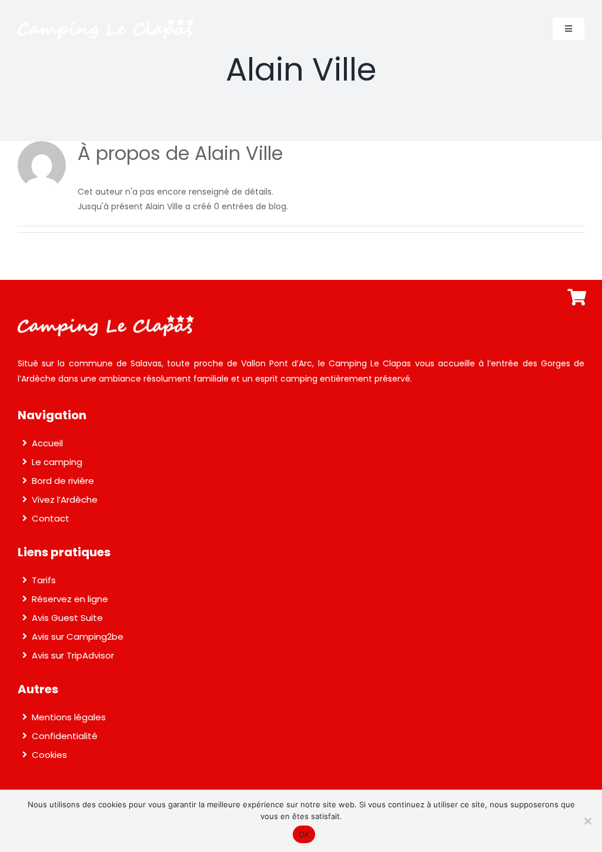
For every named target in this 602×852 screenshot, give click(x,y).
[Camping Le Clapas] (106, 22)
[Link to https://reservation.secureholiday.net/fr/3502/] (576, 297)
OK (304, 834)
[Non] (587, 821)
